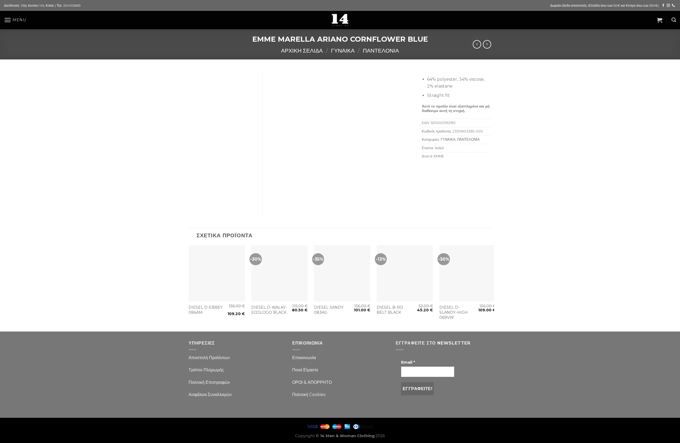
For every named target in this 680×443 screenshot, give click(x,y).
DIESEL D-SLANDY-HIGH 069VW (453, 312)
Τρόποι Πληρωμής (206, 369)
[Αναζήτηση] (674, 20)
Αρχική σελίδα (302, 50)
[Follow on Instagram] (668, 5)
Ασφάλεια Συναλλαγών (210, 394)
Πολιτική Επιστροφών (209, 382)
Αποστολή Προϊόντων (209, 357)
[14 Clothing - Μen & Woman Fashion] (340, 20)
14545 (439, 148)
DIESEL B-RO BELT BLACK (390, 310)
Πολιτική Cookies (308, 394)
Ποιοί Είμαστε (305, 369)
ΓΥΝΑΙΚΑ (343, 50)
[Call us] (673, 5)
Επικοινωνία (304, 357)
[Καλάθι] (659, 20)
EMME (439, 156)
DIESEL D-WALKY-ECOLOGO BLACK (269, 310)
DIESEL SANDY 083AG (328, 310)
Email (408, 362)
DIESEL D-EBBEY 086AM (206, 310)
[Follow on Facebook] (663, 5)
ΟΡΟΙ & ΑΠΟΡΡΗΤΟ (312, 382)
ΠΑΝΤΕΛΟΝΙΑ (381, 50)
